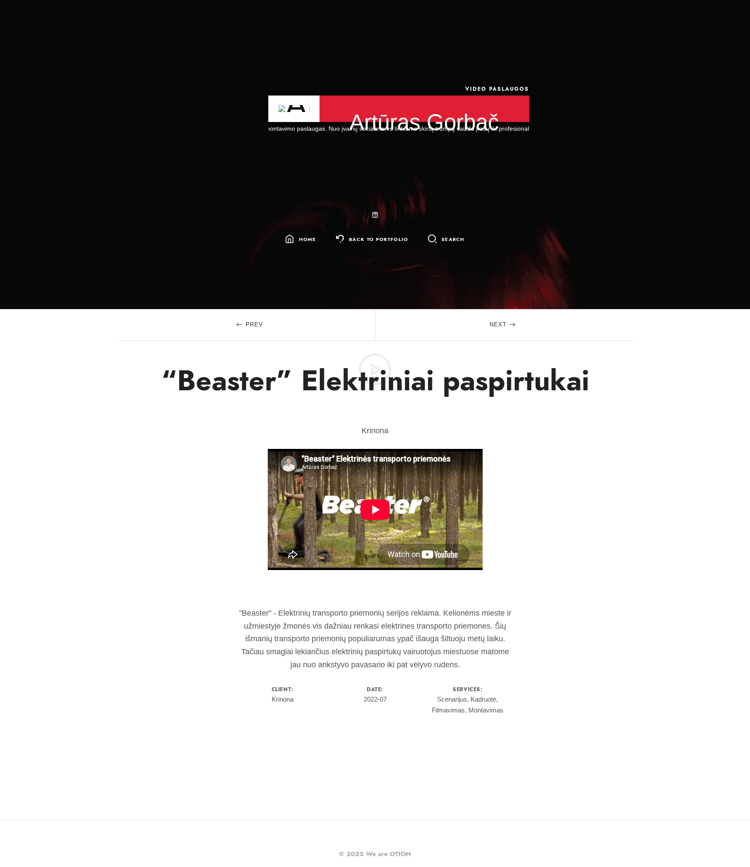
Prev (254, 324)
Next (498, 324)
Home (307, 239)
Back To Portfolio (378, 239)
